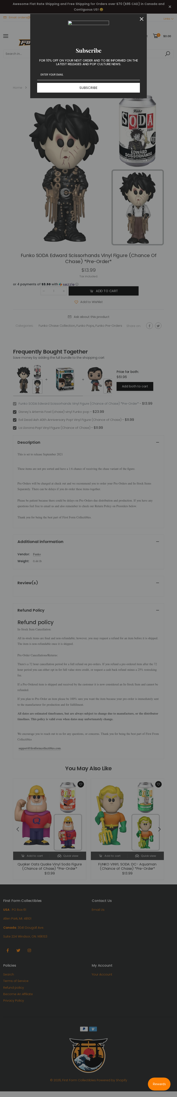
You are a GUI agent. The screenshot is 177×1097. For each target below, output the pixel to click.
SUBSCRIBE (88, 87)
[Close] (141, 19)
